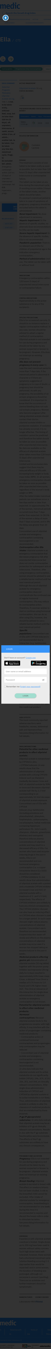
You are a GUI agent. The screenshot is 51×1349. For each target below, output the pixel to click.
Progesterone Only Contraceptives (28, 69)
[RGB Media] (26, 1346)
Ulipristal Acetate (27, 88)
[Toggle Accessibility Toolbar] (6, 18)
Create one (31, 657)
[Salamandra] (45, 1346)
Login (25, 696)
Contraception (7, 69)
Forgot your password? (30, 686)
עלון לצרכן (8, 227)
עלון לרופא (8, 223)
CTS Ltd (39, 1301)
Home (2, 19)
